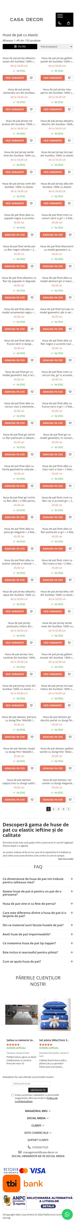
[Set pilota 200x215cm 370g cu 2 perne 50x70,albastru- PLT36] (54, 1015)
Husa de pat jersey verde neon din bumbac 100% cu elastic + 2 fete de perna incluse (57, 624)
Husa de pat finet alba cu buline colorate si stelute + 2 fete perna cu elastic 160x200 (19, 562)
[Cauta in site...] (60, 30)
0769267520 (40, 1147)
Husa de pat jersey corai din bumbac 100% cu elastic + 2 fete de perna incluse (19, 687)
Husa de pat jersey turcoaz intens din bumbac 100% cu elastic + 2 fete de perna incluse (57, 687)
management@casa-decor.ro (40, 1152)
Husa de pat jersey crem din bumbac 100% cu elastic (19, 185)
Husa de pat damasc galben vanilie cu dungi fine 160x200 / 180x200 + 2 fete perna (57, 750)
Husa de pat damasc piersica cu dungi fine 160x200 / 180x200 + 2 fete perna (19, 718)
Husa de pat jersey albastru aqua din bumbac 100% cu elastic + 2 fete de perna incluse (19, 593)
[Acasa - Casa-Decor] (26, 19)
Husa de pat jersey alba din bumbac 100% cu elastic (57, 185)
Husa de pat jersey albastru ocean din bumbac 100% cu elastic (19, 59)
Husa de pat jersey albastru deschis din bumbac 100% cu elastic (57, 122)
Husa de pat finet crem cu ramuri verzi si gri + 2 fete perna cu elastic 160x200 (57, 216)
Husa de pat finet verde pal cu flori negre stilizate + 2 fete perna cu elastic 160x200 (19, 248)
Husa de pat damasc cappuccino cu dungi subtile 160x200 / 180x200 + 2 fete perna (19, 781)
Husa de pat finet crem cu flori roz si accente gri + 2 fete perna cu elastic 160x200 (57, 499)
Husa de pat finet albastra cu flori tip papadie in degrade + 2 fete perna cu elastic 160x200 (19, 279)
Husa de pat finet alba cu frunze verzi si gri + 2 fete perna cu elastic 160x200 (57, 405)
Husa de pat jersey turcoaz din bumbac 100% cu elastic (57, 153)
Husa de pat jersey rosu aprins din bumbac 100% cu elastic (57, 91)
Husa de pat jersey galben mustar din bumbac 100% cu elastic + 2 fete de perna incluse (57, 656)
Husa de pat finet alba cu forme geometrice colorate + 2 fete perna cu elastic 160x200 (19, 467)
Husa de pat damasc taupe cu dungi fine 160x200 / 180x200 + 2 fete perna (19, 750)
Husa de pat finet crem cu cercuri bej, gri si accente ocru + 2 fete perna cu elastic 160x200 (57, 373)
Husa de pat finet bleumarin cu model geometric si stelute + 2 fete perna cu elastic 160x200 (57, 248)
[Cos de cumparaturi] (68, 23)
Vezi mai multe (65, 858)
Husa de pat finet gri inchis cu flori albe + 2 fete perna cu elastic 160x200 (19, 499)
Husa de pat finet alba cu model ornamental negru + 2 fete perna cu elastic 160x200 (19, 310)
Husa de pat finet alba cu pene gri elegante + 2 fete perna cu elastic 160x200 (19, 530)
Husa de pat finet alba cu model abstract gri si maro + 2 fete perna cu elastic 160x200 (57, 279)
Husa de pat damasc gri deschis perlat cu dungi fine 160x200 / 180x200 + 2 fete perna (57, 718)
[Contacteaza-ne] (60, 23)
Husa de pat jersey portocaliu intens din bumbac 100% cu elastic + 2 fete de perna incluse (19, 624)
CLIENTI (36, 1125)
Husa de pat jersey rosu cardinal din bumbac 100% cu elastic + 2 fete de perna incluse (19, 656)
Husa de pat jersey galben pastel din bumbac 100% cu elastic (57, 59)
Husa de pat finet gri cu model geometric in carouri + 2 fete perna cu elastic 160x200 (57, 436)
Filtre (21, 46)
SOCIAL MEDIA (36, 1118)
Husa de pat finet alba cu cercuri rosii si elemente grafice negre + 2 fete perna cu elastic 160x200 (19, 405)
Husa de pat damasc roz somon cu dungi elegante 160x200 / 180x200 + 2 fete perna (57, 781)
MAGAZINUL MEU (36, 1111)
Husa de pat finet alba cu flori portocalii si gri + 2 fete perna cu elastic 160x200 (57, 530)
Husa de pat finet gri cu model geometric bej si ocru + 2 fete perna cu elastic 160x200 (19, 373)
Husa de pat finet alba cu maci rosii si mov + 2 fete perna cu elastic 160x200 (57, 467)
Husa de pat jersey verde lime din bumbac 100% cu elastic (19, 153)
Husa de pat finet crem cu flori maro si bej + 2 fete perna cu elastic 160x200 (57, 562)
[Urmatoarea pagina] (68, 809)
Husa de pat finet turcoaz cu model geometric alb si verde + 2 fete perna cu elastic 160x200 (57, 310)
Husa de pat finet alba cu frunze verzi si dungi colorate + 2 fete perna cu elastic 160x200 (19, 342)
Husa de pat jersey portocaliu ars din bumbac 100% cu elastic (19, 91)
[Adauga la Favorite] (31, 78)
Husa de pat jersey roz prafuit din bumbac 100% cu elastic (19, 122)
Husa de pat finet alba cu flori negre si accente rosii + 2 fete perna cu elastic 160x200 (57, 342)
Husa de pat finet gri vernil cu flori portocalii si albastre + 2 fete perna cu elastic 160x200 (19, 436)
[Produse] (60, 17)
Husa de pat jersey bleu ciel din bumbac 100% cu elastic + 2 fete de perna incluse (57, 593)
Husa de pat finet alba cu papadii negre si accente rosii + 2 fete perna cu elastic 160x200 (19, 216)
